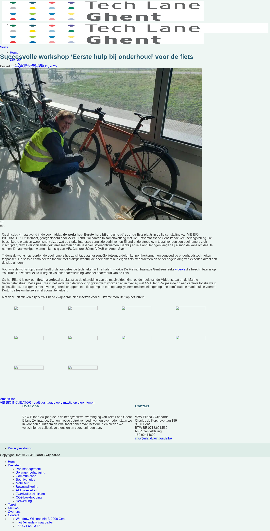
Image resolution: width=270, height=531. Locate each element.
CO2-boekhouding (29, 497)
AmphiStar (7, 399)
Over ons (14, 511)
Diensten (14, 465)
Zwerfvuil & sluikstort (30, 494)
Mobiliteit (22, 483)
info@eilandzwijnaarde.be (153, 438)
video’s (180, 269)
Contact (13, 515)
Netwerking (24, 501)
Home (14, 52)
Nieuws (4, 47)
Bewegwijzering (27, 486)
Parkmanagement (28, 469)
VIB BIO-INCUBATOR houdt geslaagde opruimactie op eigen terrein (47, 402)
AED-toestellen (26, 490)
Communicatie (26, 476)
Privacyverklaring (20, 448)
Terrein (13, 504)
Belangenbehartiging (30, 472)
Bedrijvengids (25, 479)
